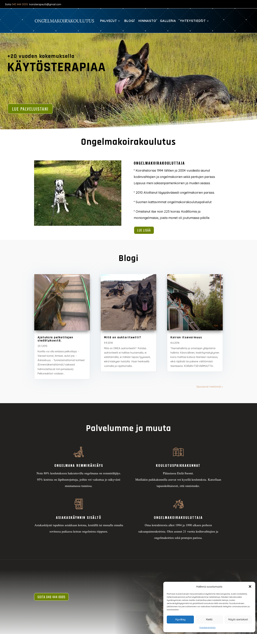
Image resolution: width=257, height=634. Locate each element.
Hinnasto (147, 21)
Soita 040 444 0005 (51, 597)
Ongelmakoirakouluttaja (178, 517)
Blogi (129, 21)
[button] (250, 586)
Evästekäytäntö (207, 627)
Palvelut (108, 21)
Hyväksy (180, 619)
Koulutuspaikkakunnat (178, 465)
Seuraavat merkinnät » (210, 386)
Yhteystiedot (193, 21)
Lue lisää (144, 230)
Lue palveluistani (30, 109)
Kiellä (209, 619)
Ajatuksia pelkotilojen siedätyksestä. (55, 339)
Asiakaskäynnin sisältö (78, 517)
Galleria (168, 21)
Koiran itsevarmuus (186, 337)
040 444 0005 (20, 4)
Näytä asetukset (238, 619)
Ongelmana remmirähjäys (78, 465)
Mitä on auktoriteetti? (122, 337)
